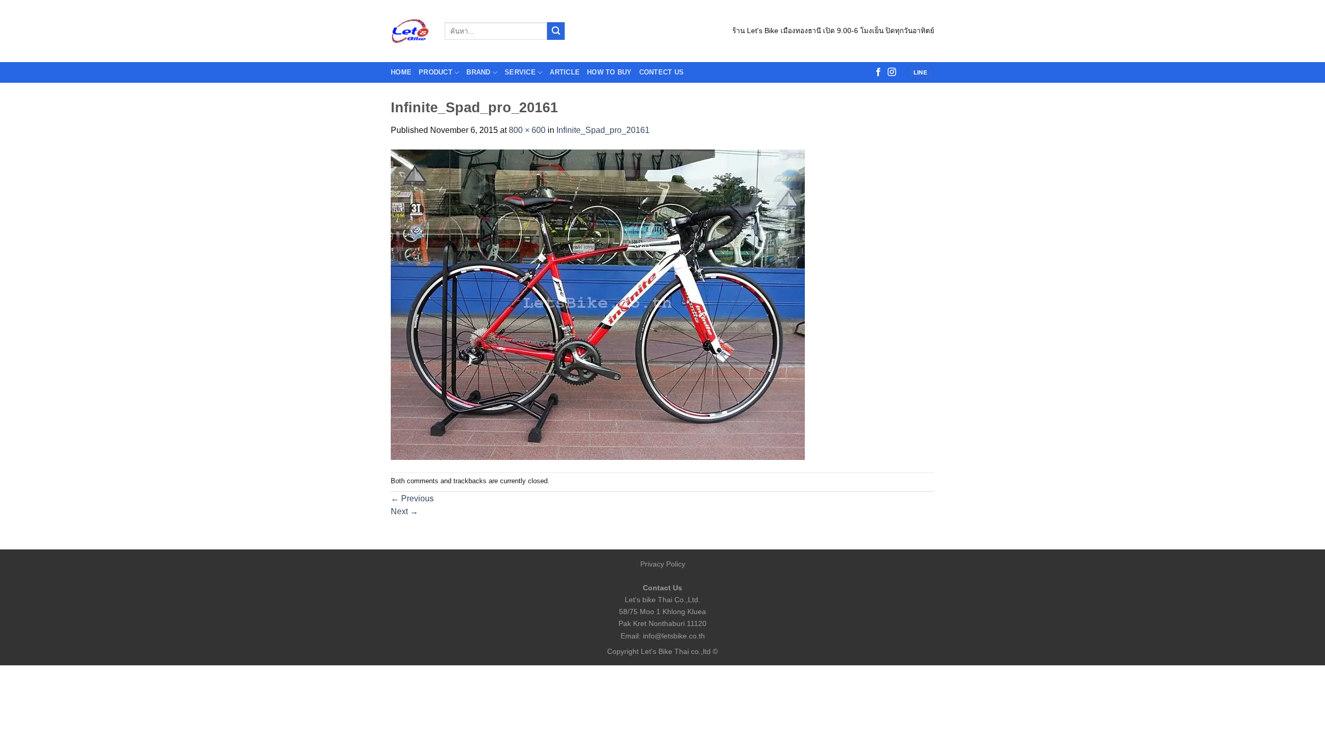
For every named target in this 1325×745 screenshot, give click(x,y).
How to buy (609, 72)
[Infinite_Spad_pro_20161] (598, 304)
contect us (661, 72)
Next (404, 511)
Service (520, 72)
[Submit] (556, 31)
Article (565, 72)
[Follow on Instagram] (892, 72)
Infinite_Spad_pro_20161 (603, 130)
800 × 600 (527, 130)
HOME (401, 72)
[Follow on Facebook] (878, 72)
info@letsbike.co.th (674, 636)
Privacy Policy (662, 564)
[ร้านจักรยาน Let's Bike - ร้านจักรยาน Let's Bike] (410, 31)
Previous (412, 498)
